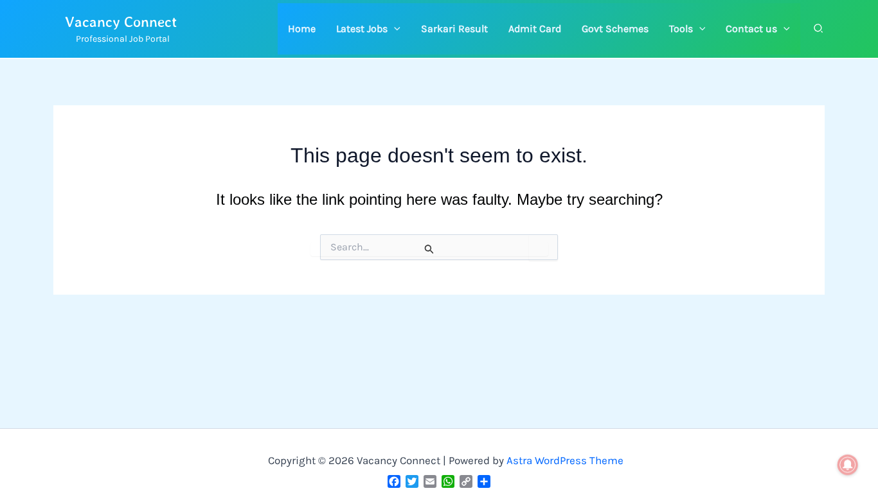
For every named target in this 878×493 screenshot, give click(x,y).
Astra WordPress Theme (564, 460)
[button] (368, 29)
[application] (394, 29)
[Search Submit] (429, 249)
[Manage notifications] (848, 464)
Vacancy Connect (121, 21)
